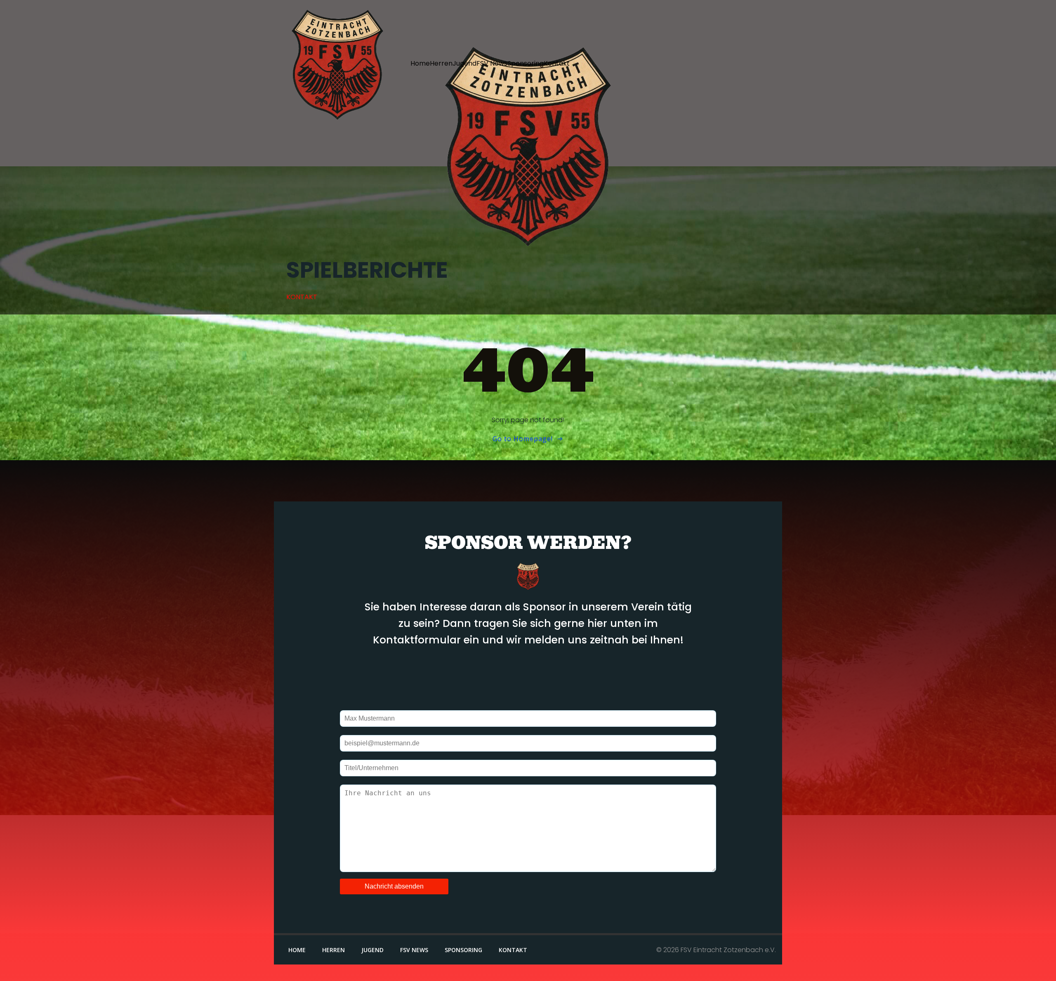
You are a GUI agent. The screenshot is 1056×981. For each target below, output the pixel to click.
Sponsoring (525, 63)
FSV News (491, 63)
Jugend (464, 63)
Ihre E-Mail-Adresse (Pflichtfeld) (528, 742)
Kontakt (557, 63)
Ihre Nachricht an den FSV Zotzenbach (528, 827)
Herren (441, 63)
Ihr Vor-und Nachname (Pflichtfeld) (528, 718)
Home (420, 63)
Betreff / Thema (528, 767)
